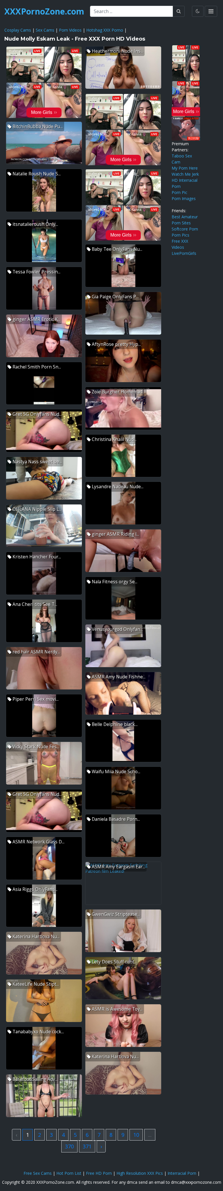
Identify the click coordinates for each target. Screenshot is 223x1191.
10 (136, 1134)
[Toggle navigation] (211, 11)
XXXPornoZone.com (44, 11)
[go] (179, 11)
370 (69, 1146)
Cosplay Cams (17, 30)
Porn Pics (180, 235)
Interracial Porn (182, 1173)
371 (87, 1146)
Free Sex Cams (38, 1173)
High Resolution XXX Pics (139, 1173)
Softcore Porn (185, 229)
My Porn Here (185, 168)
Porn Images (184, 198)
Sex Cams (45, 30)
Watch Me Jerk (185, 174)
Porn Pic (179, 192)
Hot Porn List (68, 1173)
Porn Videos (70, 30)
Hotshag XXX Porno (104, 30)
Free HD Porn (99, 1173)
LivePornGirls (184, 253)
